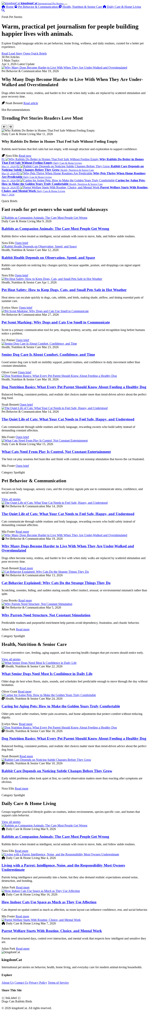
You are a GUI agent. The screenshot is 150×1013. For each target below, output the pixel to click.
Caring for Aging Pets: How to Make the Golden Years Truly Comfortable (61, 706)
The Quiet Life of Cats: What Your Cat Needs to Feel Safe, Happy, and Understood (68, 419)
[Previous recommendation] (4, 127)
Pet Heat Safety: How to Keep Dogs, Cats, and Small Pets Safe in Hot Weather (64, 290)
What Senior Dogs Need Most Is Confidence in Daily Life (47, 674)
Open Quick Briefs (35, 53)
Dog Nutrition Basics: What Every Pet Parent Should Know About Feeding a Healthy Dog (74, 387)
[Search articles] (3, 10)
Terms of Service (58, 982)
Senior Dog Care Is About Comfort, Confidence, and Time (48, 354)
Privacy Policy (38, 982)
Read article (30, 103)
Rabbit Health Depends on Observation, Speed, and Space (48, 257)
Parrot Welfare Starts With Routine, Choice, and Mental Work (52, 931)
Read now (25, 155)
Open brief (21, 243)
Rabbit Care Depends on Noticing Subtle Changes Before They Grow (57, 771)
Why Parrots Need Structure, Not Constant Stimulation (46, 615)
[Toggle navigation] (65, 4)
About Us (8, 982)
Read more (22, 531)
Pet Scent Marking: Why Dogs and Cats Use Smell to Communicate (56, 322)
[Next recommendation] (10, 127)
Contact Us (21, 982)
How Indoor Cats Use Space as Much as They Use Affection (49, 902)
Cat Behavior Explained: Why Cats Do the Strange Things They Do (56, 583)
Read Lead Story (12, 53)
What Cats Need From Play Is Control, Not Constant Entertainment (56, 452)
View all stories (11, 499)
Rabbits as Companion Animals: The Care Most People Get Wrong (55, 229)
